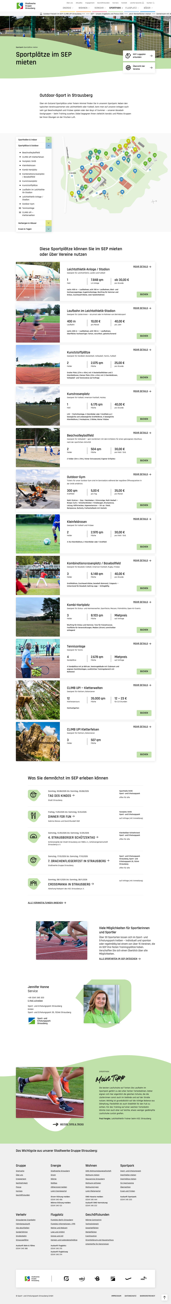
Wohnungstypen (92, 1187)
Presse (18, 1187)
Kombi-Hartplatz (29, 169)
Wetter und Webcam (59, 1228)
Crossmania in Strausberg (69, 884)
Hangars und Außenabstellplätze (64, 1240)
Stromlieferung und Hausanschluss (100, 1240)
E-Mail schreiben (35, 1000)
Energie (67, 8)
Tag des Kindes (59, 796)
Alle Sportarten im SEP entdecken (118, 958)
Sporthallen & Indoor (27, 139)
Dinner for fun (59, 817)
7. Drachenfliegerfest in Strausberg (77, 861)
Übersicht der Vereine (139, 67)
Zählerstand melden (59, 1187)
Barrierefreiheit (147, 1296)
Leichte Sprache (135, 3)
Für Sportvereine (127, 1183)
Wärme (53, 1179)
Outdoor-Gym (28, 203)
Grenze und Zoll (57, 1236)
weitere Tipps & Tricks (72, 1124)
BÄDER (147, 8)
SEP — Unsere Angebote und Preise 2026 (75, 14)
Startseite (20, 1171)
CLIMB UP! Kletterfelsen (33, 157)
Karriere (115, 3)
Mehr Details (140, 266)
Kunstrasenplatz (29, 181)
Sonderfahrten (22, 1232)
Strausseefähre (22, 1240)
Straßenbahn (21, 1236)
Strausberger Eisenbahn (25, 1220)
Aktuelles (79, 3)
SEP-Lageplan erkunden (139, 56)
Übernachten (125, 1187)
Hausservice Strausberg (95, 1179)
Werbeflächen (91, 1232)
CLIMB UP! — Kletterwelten (28, 214)
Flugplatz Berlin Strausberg (62, 1220)
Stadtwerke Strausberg (60, 1171)
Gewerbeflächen (92, 1228)
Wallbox (54, 1183)
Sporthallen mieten (128, 1175)
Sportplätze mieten (128, 1179)
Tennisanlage (28, 208)
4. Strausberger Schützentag (71, 838)
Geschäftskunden (103, 3)
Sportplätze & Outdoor (28, 145)
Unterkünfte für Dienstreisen (97, 1244)
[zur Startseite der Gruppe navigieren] (26, 6)
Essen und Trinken (127, 1191)
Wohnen (83, 8)
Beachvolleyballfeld (31, 152)
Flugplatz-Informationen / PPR (63, 1224)
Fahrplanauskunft (23, 1224)
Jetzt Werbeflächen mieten (108, 14)
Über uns (70, 3)
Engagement (89, 3)
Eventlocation (91, 1236)
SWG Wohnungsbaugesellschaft (98, 1171)
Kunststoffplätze (30, 185)
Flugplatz (131, 8)
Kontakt (124, 3)
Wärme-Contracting (93, 1220)
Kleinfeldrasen (28, 165)
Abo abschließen (22, 1228)
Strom (53, 1175)
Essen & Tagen (25, 229)
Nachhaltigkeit (22, 1183)
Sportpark (115, 8)
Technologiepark (92, 1224)
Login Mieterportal (93, 1191)
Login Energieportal (59, 1191)
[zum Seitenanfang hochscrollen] (164, 1297)
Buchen (144, 294)
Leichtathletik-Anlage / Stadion (32, 198)
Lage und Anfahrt (58, 1232)
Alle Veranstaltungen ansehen (45, 902)
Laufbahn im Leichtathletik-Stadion (33, 191)
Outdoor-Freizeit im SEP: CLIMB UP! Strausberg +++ (32, 14)
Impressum (116, 1296)
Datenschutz (130, 1296)
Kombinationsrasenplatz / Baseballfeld (33, 175)
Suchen (149, 3)
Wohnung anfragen (93, 1183)
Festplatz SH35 (29, 161)
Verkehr (99, 8)
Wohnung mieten (92, 1175)
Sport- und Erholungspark (130, 1171)
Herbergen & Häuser (27, 223)
